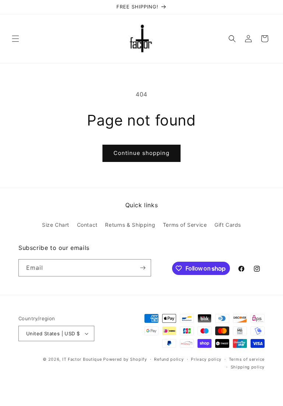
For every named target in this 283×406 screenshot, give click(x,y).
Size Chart (55, 225)
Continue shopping (141, 152)
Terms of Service (185, 225)
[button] (15, 39)
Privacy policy (206, 359)
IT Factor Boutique (82, 359)
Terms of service (247, 359)
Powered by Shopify (125, 359)
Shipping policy (248, 367)
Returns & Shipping (130, 225)
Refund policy (169, 359)
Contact (87, 225)
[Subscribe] (142, 267)
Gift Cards (227, 225)
